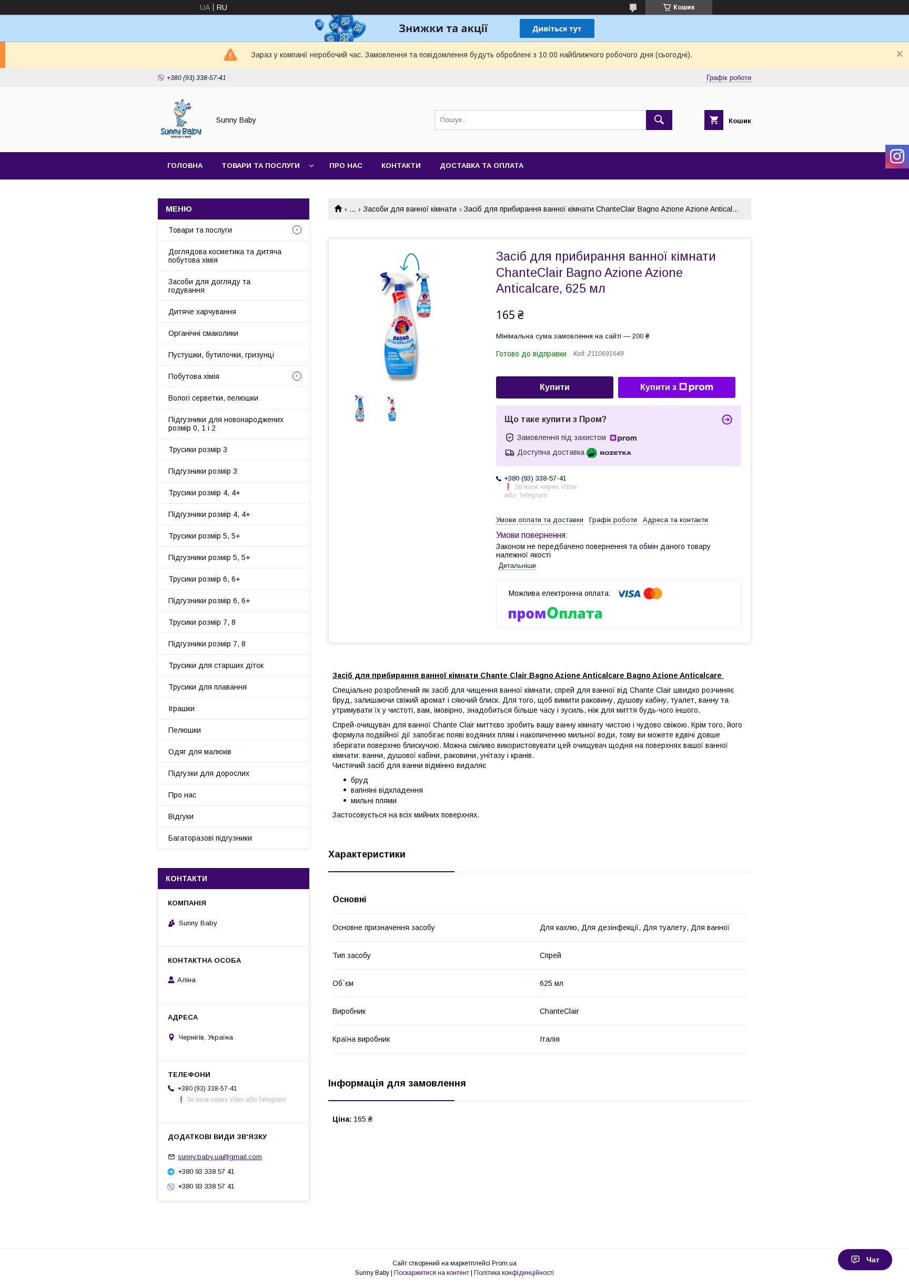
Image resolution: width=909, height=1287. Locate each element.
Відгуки (181, 816)
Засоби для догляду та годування (209, 285)
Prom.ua (504, 1263)
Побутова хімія (193, 376)
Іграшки (181, 708)
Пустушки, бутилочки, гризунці (221, 355)
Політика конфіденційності (514, 1272)
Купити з (658, 387)
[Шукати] (659, 120)
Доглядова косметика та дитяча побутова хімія (224, 255)
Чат (873, 1259)
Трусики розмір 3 (197, 449)
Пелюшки (184, 730)
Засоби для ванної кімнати (410, 209)
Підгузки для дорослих (208, 773)
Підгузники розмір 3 (202, 471)
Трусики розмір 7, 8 (202, 622)
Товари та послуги (260, 165)
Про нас (345, 165)
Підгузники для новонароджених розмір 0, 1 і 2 (226, 423)
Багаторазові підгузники (210, 838)
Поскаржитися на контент (431, 1272)
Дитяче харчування (202, 311)
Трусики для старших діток (216, 665)
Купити (555, 387)
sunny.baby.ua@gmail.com (220, 1157)
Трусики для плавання (207, 687)
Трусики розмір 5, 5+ (204, 536)
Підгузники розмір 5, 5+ (209, 557)
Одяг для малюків (199, 751)
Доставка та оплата (481, 165)
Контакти (401, 165)
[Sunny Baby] (181, 138)
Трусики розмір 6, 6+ (204, 579)
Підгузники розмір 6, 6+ (209, 600)
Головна (185, 165)
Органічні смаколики (203, 333)
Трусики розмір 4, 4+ (204, 492)
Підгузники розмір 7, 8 (207, 644)
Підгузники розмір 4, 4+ (209, 514)
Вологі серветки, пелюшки (213, 398)
